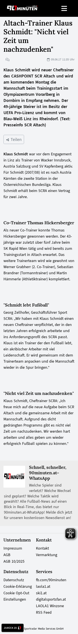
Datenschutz (13, 580)
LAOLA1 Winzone (50, 606)
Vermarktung (46, 555)
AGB (6, 555)
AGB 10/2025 (13, 561)
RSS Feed (44, 612)
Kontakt (42, 548)
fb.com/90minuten (51, 580)
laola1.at (43, 586)
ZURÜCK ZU (10, 627)
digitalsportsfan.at (51, 599)
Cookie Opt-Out (16, 593)
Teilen (15, 139)
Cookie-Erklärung (17, 586)
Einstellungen (14, 599)
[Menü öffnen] (64, 8)
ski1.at (41, 593)
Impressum (12, 548)
